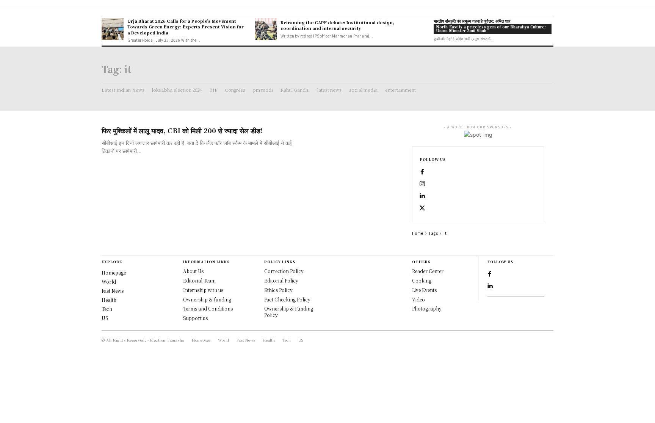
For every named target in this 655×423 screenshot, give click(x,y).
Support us (195, 318)
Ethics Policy (278, 290)
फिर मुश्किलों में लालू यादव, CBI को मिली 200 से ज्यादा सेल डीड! (182, 130)
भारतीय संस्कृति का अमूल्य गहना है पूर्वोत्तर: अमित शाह (472, 21)
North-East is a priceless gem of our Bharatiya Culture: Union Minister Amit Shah (491, 28)
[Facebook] (422, 172)
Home (417, 233)
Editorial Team (199, 280)
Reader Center (427, 271)
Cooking (421, 280)
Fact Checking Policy (287, 299)
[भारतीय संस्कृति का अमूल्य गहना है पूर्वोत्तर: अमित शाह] (419, 29)
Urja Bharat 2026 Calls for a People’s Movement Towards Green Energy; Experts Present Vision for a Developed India (185, 27)
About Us (193, 271)
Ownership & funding (207, 299)
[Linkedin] (422, 196)
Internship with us (203, 290)
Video (418, 299)
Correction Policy (284, 271)
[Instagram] (422, 184)
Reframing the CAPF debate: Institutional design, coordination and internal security (337, 25)
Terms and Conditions (208, 308)
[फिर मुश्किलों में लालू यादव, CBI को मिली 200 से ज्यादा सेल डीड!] (350, 152)
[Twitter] (422, 208)
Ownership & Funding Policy (288, 311)
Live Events (424, 290)
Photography (427, 308)
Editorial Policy (281, 280)
